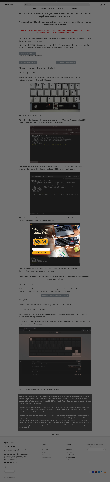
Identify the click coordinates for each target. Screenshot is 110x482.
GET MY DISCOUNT (41, 252)
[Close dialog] (78, 226)
